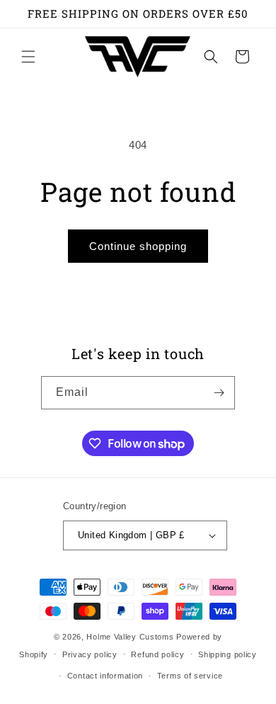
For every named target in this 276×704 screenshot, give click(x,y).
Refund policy (157, 654)
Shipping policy (227, 654)
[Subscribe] (218, 392)
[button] (28, 56)
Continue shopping (138, 246)
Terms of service (190, 675)
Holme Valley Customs (129, 636)
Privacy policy (89, 654)
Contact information (105, 675)
